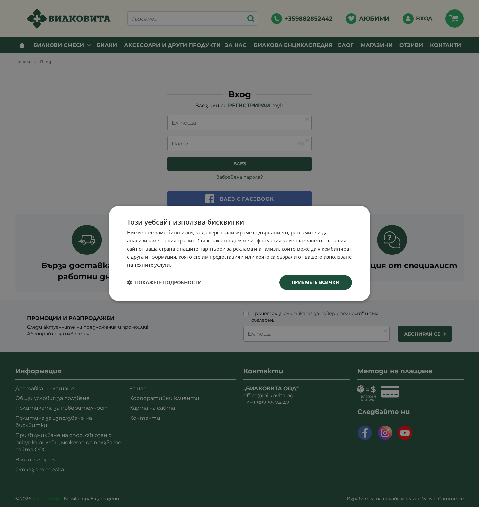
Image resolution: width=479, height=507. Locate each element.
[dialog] (239, 253)
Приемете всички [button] (316, 282)
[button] (164, 282)
